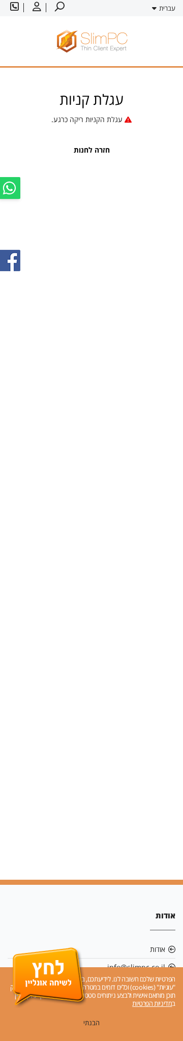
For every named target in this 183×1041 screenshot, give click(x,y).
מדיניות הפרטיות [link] (152, 1003)
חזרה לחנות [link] (92, 150)
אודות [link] (157, 949)
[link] (58, 7)
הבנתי (91, 1022)
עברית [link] (167, 8)
